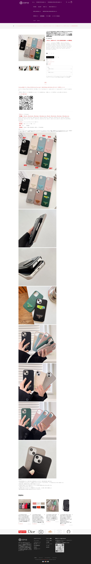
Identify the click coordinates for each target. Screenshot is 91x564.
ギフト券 (47, 545)
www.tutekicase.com (45, 559)
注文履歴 (47, 542)
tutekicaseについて (37, 542)
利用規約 (35, 547)
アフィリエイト (36, 540)
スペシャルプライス (47, 557)
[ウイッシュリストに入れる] (56, 57)
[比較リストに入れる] (58, 57)
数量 (47, 53)
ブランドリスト (54, 557)
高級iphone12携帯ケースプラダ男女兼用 (64, 77)
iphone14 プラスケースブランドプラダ (62, 76)
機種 (48, 67)
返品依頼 (47, 547)
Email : (19, 542)
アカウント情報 (49, 540)
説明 (45, 82)
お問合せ (35, 557)
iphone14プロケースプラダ (52, 76)
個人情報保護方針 (37, 545)
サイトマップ (41, 557)
